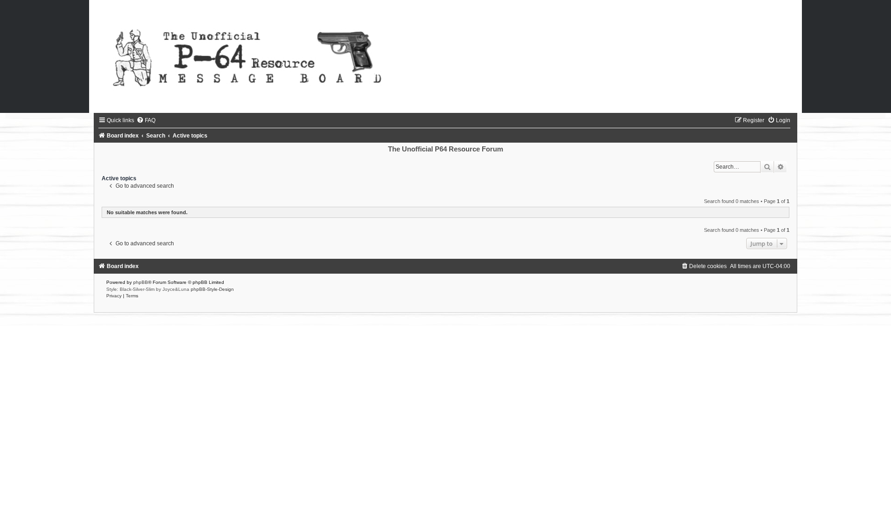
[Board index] (445, 56)
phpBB (140, 282)
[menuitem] (145, 120)
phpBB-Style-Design (212, 289)
